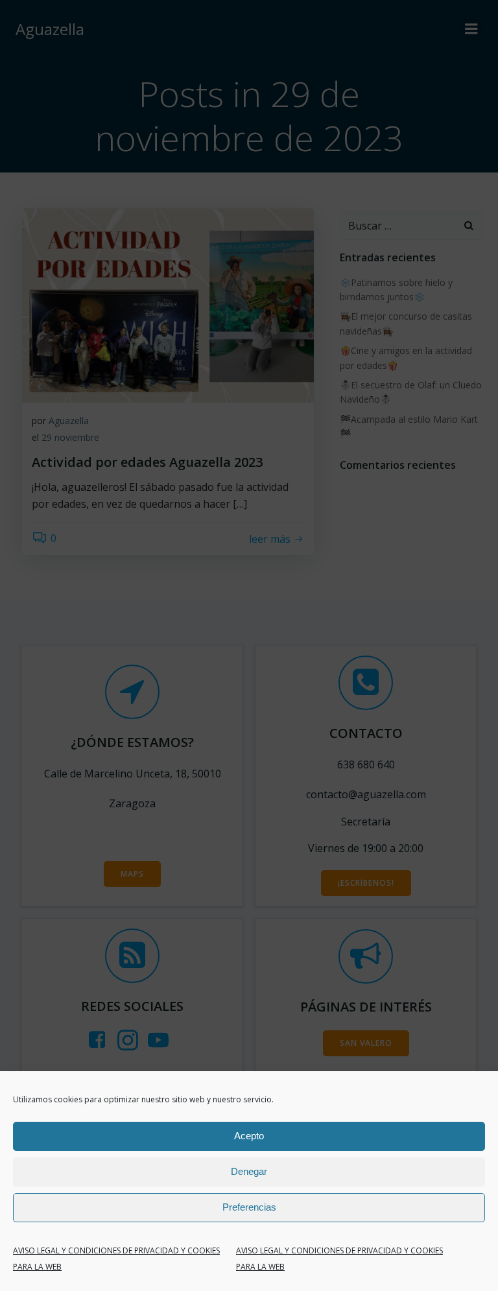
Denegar (249, 1171)
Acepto (249, 1135)
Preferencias (249, 1207)
